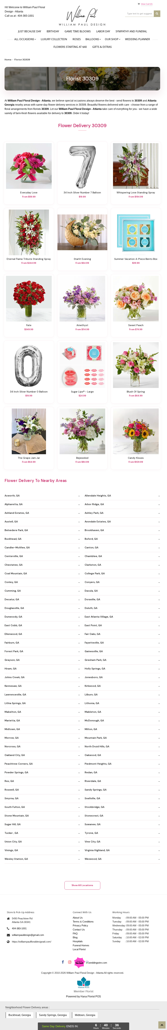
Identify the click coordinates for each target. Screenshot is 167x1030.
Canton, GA (91, 547)
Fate (28, 325)
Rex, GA (9, 781)
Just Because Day (29, 31)
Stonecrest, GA (94, 815)
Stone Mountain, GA (17, 815)
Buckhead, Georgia (19, 1015)
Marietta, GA (12, 720)
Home (8, 59)
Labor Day (103, 31)
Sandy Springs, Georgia (53, 1015)
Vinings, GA (11, 850)
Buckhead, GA (13, 539)
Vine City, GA (92, 841)
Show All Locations (82, 885)
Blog (75, 937)
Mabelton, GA (13, 712)
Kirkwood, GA (93, 686)
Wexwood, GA (93, 859)
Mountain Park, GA (96, 737)
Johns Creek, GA (14, 677)
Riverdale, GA (93, 781)
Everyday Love (28, 192)
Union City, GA (13, 841)
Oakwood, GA (93, 755)
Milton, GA (91, 729)
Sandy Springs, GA (95, 789)
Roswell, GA (12, 789)
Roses (77, 39)
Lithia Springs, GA (15, 703)
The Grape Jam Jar (29, 458)
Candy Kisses (136, 458)
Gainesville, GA (94, 651)
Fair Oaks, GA (92, 634)
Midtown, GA (12, 729)
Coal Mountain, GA (16, 573)
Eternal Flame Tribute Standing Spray (29, 259)
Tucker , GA (11, 833)
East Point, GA (93, 625)
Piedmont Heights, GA (98, 763)
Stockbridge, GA (94, 807)
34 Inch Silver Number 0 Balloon (29, 391)
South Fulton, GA (15, 807)
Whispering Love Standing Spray (136, 192)
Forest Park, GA (14, 651)
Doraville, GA (92, 599)
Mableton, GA (93, 712)
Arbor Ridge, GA (94, 504)
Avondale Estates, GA (98, 521)
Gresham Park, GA (95, 660)
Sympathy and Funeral (131, 31)
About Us (78, 917)
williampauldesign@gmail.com (28, 935)
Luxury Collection (54, 39)
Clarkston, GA (93, 564)
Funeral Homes (81, 945)
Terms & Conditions (83, 921)
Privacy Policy (80, 925)
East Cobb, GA (13, 625)
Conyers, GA (92, 582)
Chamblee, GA (93, 556)
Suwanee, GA (92, 824)
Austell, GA (11, 521)
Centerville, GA (14, 556)
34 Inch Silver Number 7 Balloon (82, 192)
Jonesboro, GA (94, 677)
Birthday (53, 31)
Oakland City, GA (15, 755)
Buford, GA (91, 539)
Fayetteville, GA (94, 642)
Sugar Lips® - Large (82, 391)
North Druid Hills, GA (97, 746)
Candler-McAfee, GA (17, 547)
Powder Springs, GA (16, 772)
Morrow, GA (12, 737)
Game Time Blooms (78, 31)
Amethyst (82, 325)
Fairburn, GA (12, 642)
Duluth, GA (91, 608)
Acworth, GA (12, 495)
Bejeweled (82, 458)
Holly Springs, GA (95, 668)
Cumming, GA (13, 590)
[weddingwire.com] (96, 962)
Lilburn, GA (91, 694)
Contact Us (79, 929)
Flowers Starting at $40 (70, 47)
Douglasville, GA (14, 608)
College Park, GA (95, 573)
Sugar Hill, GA (13, 824)
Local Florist (79, 949)
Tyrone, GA (91, 833)
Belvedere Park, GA (16, 530)
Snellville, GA (92, 798)
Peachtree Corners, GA (19, 763)
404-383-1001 (26, 15)
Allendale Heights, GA (98, 495)
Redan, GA (91, 772)
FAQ (75, 933)
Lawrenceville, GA (15, 694)
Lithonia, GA (92, 703)
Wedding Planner (137, 39)
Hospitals (78, 941)
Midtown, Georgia (85, 1015)
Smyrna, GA (11, 798)
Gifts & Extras (102, 47)
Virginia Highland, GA (97, 850)
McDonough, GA (94, 720)
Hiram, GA (10, 668)
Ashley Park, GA (94, 513)
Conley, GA (11, 582)
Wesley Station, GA (16, 859)
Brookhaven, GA (94, 530)
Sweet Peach (136, 325)
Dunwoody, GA (13, 616)
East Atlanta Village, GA (99, 616)
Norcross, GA (12, 746)
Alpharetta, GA (14, 504)
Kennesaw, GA (13, 686)
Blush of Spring (136, 391)
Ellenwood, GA (13, 634)
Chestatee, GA (14, 564)
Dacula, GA (91, 590)
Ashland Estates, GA (17, 513)
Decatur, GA (12, 599)
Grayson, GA (12, 660)
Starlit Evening (82, 259)
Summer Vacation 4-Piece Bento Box (135, 259)
